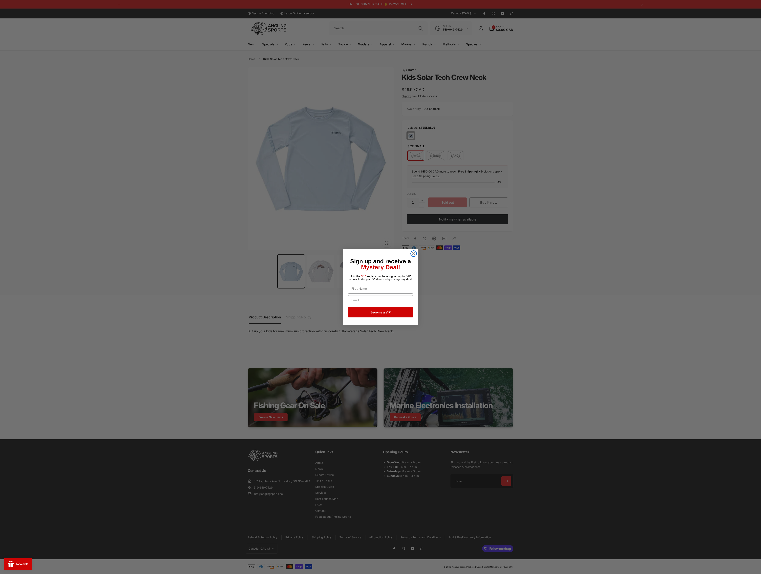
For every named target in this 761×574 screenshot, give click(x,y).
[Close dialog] (414, 254)
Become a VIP (380, 312)
